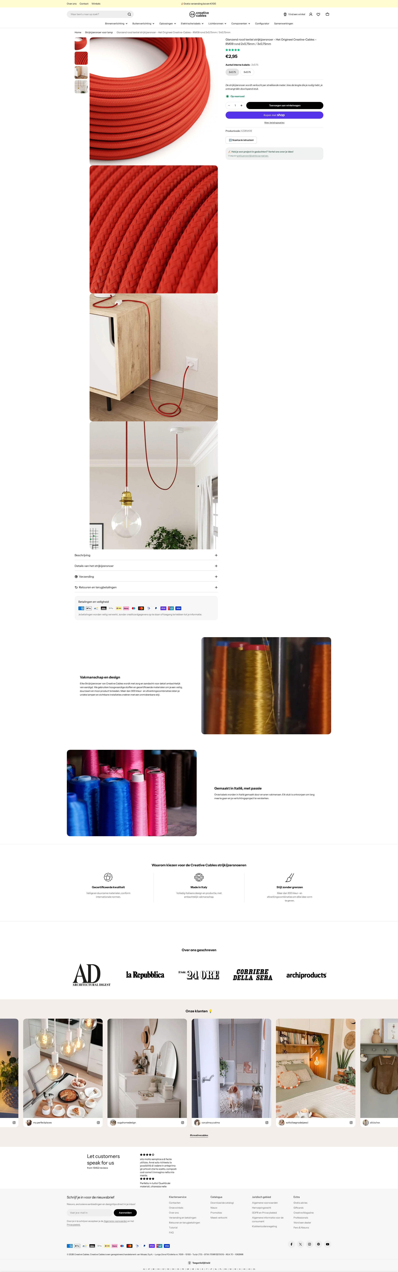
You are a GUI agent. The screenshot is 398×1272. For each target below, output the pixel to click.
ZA (254, 1269)
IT (206, 1269)
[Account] (311, 14)
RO (225, 1269)
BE (154, 1269)
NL (216, 1269)
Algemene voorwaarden (115, 1221)
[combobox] (100, 14)
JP (211, 1269)
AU (144, 1269)
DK (173, 1269)
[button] (233, 49)
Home (78, 32)
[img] (159, 1154)
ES (178, 1269)
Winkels (96, 3)
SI (240, 1269)
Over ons (71, 3)
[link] (91, 974)
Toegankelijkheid (201, 1262)
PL (221, 1269)
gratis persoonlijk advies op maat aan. (252, 156)
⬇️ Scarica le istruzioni (241, 140)
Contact (84, 3)
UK (244, 1269)
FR (183, 1269)
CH (158, 1269)
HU (198, 1269)
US (249, 1269)
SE (235, 1269)
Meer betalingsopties (274, 122)
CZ (163, 1269)
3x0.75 (247, 72)
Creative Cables (81, 1254)
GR (188, 1269)
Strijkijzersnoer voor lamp (99, 32)
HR (193, 1269)
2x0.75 (232, 72)
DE (168, 1269)
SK (231, 1269)
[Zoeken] (129, 14)
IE (202, 1269)
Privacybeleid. (73, 1224)
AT (149, 1269)
